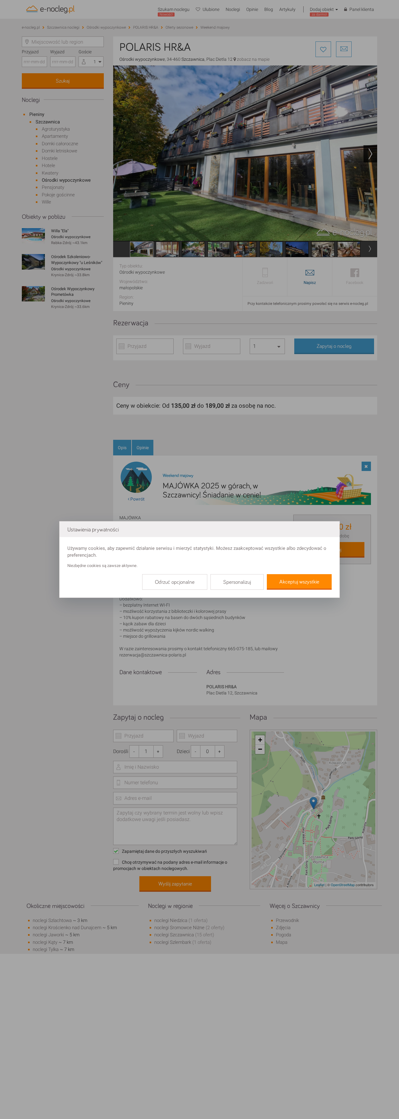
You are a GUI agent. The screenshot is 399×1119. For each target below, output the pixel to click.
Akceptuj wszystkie (299, 582)
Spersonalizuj (237, 582)
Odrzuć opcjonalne (175, 582)
